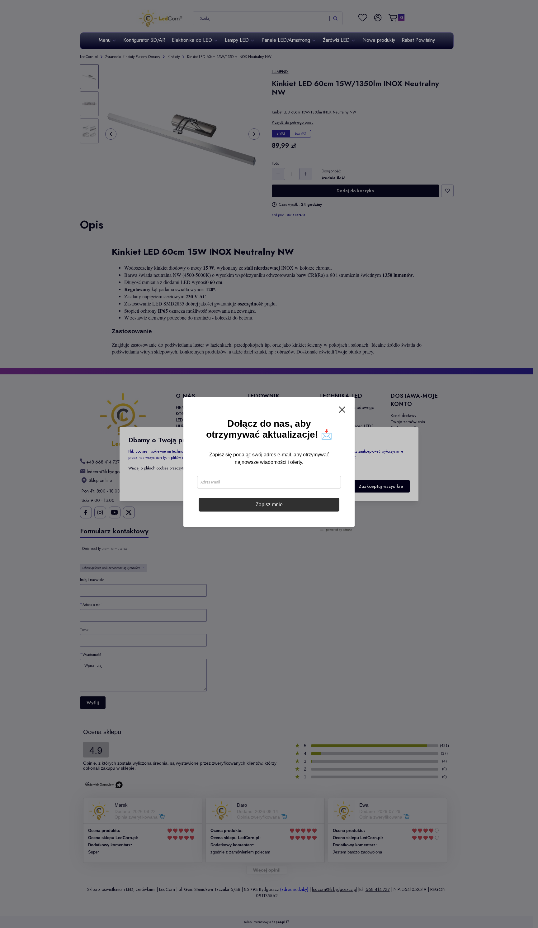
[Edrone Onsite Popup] (269, 464)
